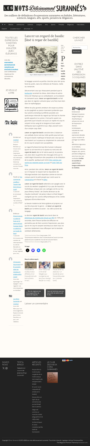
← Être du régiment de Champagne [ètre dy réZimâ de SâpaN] (33, 293)
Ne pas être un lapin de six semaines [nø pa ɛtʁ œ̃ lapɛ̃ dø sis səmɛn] (37, 402)
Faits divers (80, 25)
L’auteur (16, 140)
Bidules (11, 25)
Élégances (70, 25)
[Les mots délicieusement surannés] (45, 6)
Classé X (4, 29)
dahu (45, 180)
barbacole (28, 93)
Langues (39, 25)
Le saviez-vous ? (15, 29)
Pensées (61, 25)
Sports (53, 25)
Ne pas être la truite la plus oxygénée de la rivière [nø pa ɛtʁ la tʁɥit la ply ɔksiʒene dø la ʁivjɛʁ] (37, 377)
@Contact (27, 29)
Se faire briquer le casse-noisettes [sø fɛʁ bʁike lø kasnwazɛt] (37, 427)
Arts (46, 25)
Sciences (30, 25)
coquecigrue (29, 180)
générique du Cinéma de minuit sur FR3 (39, 218)
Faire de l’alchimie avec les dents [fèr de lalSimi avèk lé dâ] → (55, 293)
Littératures (20, 25)
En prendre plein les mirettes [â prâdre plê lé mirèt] (17, 272)
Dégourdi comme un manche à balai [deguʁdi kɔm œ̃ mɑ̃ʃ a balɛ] (37, 414)
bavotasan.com (82, 442)
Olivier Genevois (13, 440)
